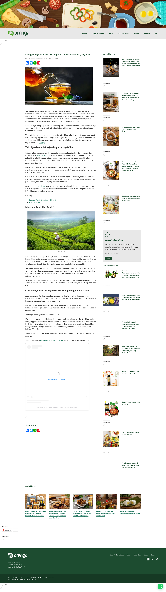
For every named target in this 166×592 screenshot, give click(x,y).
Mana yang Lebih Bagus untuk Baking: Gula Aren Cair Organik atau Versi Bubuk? (35, 514)
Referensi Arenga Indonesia (38, 58)
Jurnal (128, 554)
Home (111, 554)
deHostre (16, 579)
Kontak (152, 554)
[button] (160, 586)
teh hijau (41, 186)
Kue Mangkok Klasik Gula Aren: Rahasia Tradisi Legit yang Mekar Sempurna (82, 514)
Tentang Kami (137, 554)
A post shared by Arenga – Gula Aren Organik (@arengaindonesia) (57, 407)
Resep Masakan (120, 554)
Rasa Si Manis (35, 202)
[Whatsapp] (152, 559)
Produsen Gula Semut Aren (51, 340)
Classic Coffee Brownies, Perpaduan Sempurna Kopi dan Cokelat (105, 514)
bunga (42, 142)
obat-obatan (42, 155)
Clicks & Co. (33, 579)
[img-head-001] (18, 31)
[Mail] (156, 559)
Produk (146, 554)
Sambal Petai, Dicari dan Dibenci (42, 200)
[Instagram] (148, 559)
